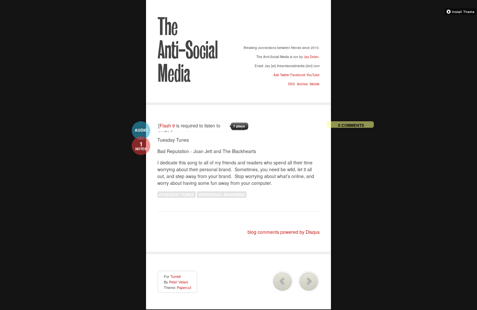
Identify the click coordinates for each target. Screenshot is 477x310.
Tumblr (175, 276)
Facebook (297, 75)
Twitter (284, 75)
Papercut (184, 287)
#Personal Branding (222, 194)
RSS (291, 84)
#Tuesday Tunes (176, 194)
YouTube (313, 75)
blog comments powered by (284, 232)
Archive (302, 84)
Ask (276, 75)
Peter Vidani (178, 281)
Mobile (314, 84)
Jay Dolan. (312, 56)
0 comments (351, 125)
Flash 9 (167, 125)
